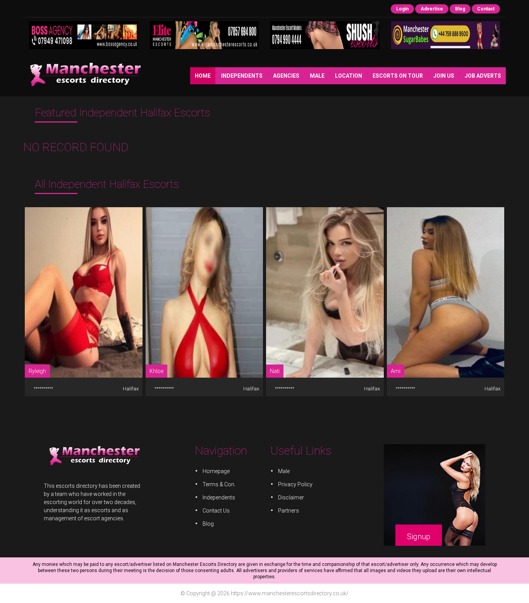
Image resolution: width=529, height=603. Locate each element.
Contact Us (216, 511)
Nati (275, 371)
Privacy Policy (295, 484)
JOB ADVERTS (483, 76)
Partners (288, 511)
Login (402, 9)
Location (348, 76)
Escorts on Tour (398, 76)
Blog (460, 9)
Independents (242, 76)
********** (43, 388)
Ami (395, 371)
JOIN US (443, 76)
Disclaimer (291, 497)
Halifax (130, 389)
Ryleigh (37, 371)
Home (203, 76)
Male (317, 76)
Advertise (432, 9)
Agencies (286, 76)
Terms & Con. (219, 484)
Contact (486, 9)
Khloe (156, 371)
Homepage (216, 471)
